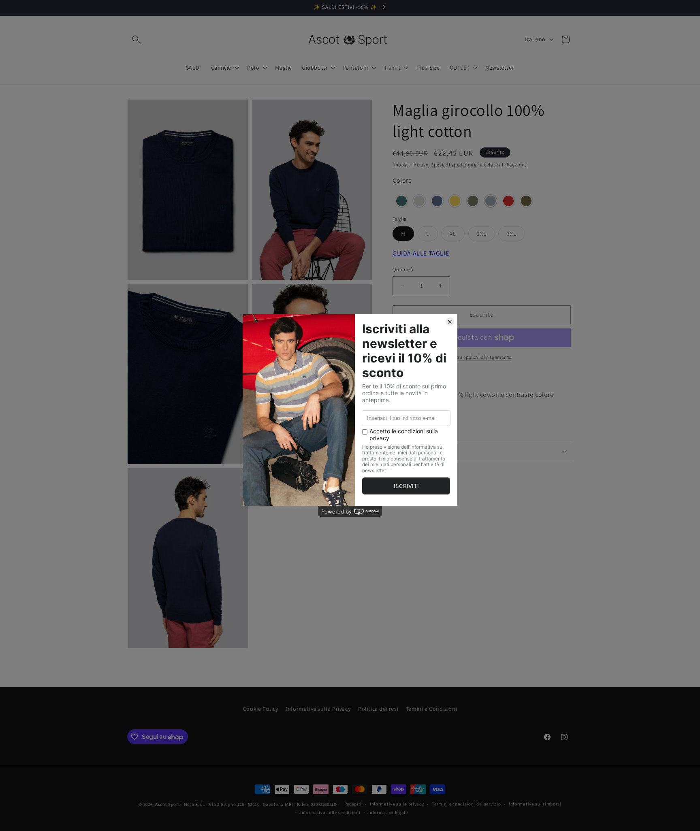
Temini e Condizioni (431, 708)
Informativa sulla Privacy (318, 708)
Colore (402, 181)
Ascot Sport (167, 804)
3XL (516, 235)
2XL (486, 235)
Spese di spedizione (453, 165)
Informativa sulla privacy (397, 804)
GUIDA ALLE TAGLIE (421, 253)
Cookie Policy (260, 708)
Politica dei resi (378, 708)
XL (457, 235)
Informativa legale (388, 812)
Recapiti (353, 804)
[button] (136, 39)
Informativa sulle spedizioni (330, 812)
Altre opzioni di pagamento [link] (482, 357)
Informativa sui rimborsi (535, 804)
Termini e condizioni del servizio (466, 804)
